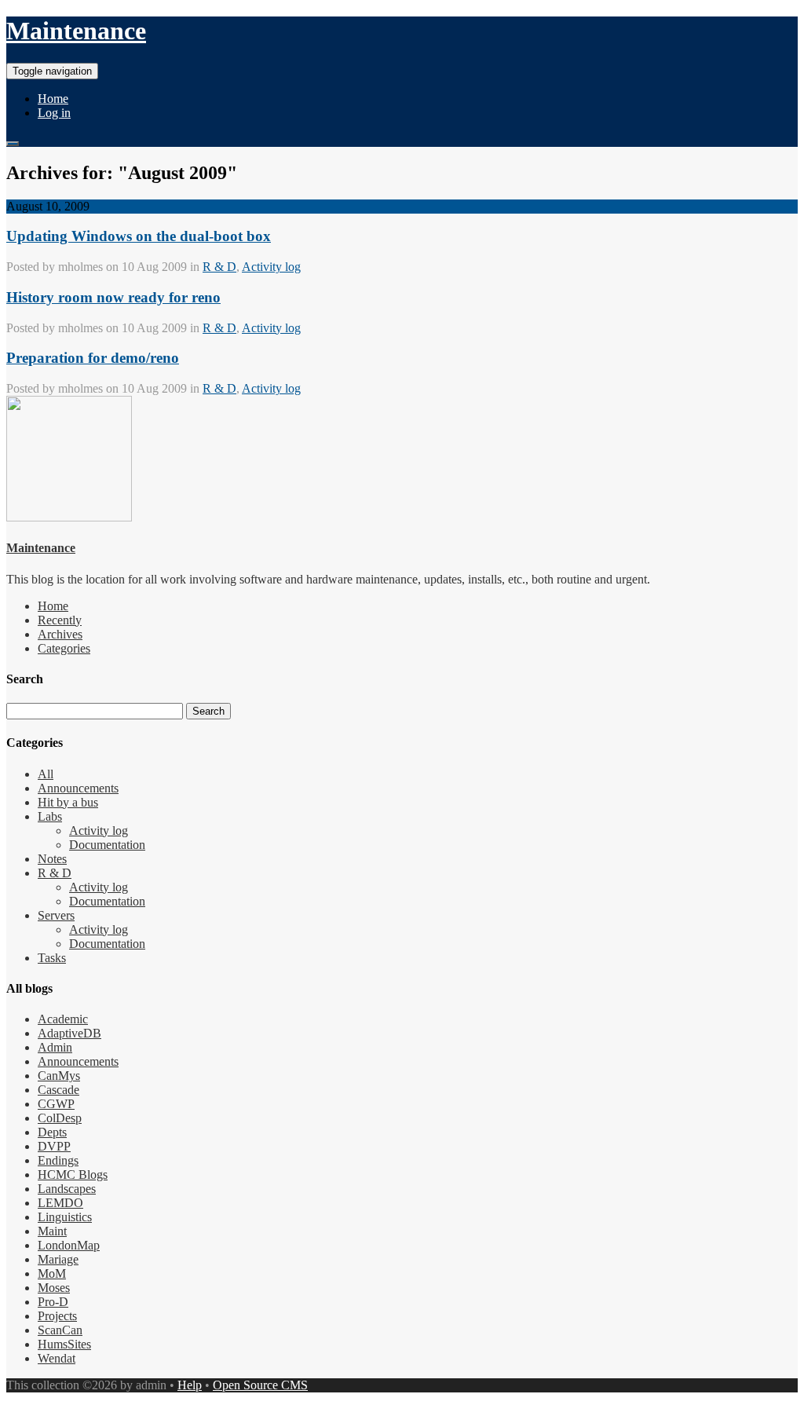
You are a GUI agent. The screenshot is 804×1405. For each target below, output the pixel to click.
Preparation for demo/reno (92, 357)
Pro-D (53, 1301)
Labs (50, 816)
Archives (60, 634)
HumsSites (64, 1344)
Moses (54, 1287)
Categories (64, 648)
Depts (52, 1132)
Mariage (58, 1259)
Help (189, 1385)
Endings (58, 1160)
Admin (55, 1047)
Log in (54, 112)
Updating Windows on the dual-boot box (138, 236)
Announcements (78, 788)
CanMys (59, 1075)
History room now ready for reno (113, 297)
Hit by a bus (68, 802)
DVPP (54, 1146)
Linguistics (65, 1217)
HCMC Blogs (73, 1174)
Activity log (271, 266)
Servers (56, 915)
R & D (219, 266)
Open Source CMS (260, 1385)
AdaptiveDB (69, 1033)
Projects (57, 1316)
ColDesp (60, 1118)
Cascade (58, 1089)
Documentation (107, 844)
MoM (52, 1273)
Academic (63, 1019)
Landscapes (67, 1188)
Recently (60, 620)
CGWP (56, 1103)
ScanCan (60, 1330)
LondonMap (69, 1245)
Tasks (52, 957)
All (45, 774)
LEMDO (60, 1202)
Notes (52, 858)
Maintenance (76, 30)
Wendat (56, 1358)
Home (53, 98)
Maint (52, 1231)
